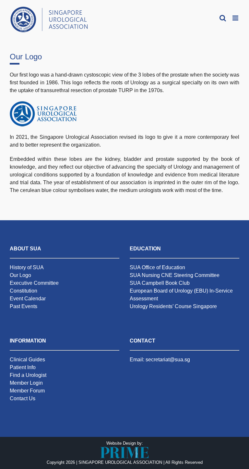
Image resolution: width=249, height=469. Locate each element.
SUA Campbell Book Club (160, 283)
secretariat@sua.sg (168, 359)
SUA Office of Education (157, 267)
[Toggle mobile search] (222, 18)
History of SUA (27, 267)
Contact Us (22, 398)
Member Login (26, 383)
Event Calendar (28, 298)
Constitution (23, 291)
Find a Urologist (28, 375)
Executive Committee (34, 283)
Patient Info (23, 367)
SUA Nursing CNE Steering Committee (174, 275)
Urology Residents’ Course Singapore (173, 306)
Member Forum (27, 390)
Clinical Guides (27, 359)
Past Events (23, 306)
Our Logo (20, 275)
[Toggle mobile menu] (235, 18)
